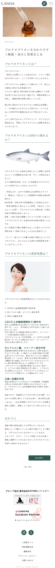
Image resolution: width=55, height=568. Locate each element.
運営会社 (27, 551)
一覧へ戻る (27, 467)
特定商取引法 (27, 547)
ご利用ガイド (27, 542)
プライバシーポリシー (27, 556)
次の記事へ (39, 458)
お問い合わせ (27, 560)
